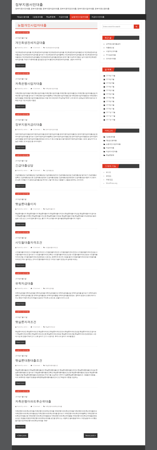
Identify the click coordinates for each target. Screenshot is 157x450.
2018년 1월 (110, 109)
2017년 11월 (110, 116)
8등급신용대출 (23, 17)
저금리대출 (63, 17)
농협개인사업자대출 (79, 17)
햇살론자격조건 (25, 322)
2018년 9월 (110, 79)
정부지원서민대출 (29, 5)
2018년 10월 (110, 76)
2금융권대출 (38, 17)
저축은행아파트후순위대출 (33, 401)
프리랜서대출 (111, 59)
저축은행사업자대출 (28, 83)
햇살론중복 (50, 17)
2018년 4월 (110, 98)
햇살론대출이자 (25, 204)
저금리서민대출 (97, 17)
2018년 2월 (110, 105)
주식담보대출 (111, 55)
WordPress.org (111, 183)
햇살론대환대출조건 (28, 360)
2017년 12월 (110, 112)
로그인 (108, 172)
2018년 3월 (110, 101)
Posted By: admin (22, 47)
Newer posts (90, 435)
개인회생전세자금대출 (30, 42)
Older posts (22, 435)
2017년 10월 (110, 120)
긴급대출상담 (24, 165)
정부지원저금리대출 (28, 124)
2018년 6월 (110, 90)
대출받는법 (110, 47)
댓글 (109, 179)
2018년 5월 (110, 94)
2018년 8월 (110, 83)
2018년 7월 (110, 87)
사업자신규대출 (111, 51)
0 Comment (36, 47)
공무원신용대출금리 (113, 44)
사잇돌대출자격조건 (28, 242)
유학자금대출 (24, 283)
